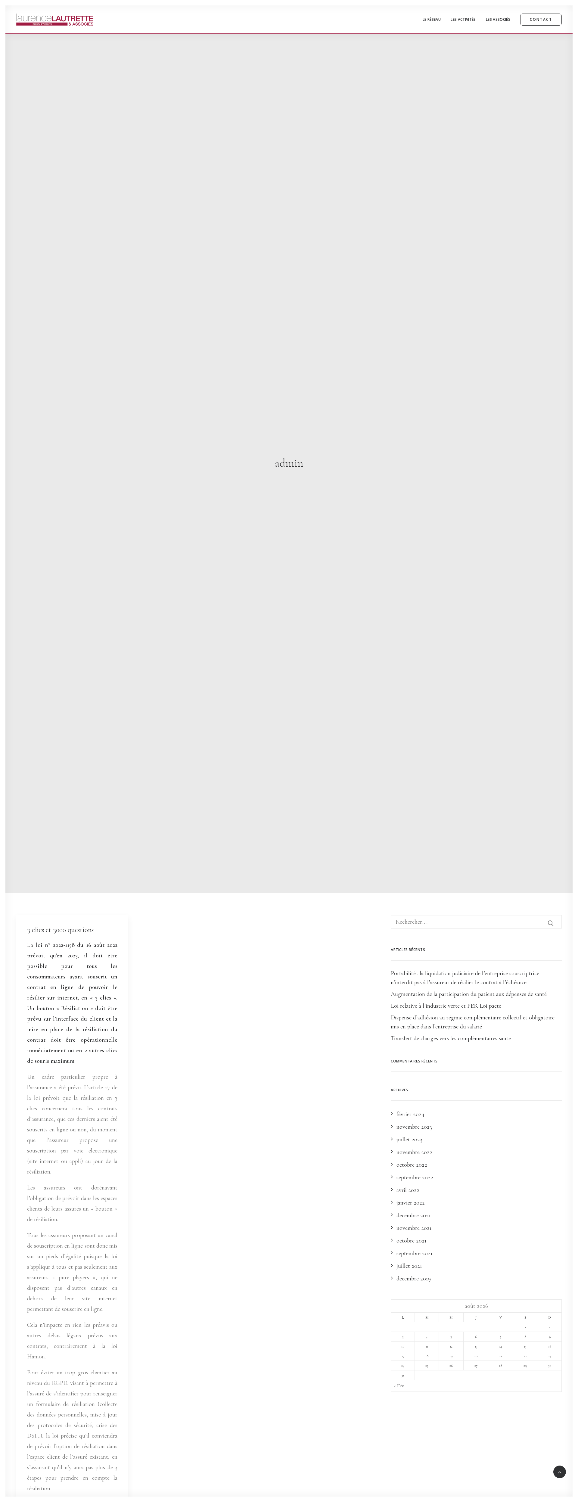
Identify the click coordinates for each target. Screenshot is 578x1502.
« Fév (399, 1386)
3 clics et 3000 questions (60, 929)
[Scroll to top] (559, 1471)
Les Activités (463, 19)
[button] (551, 923)
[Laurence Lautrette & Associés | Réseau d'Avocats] (54, 20)
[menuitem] (434, 19)
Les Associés (498, 19)
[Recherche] (476, 922)
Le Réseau (432, 19)
